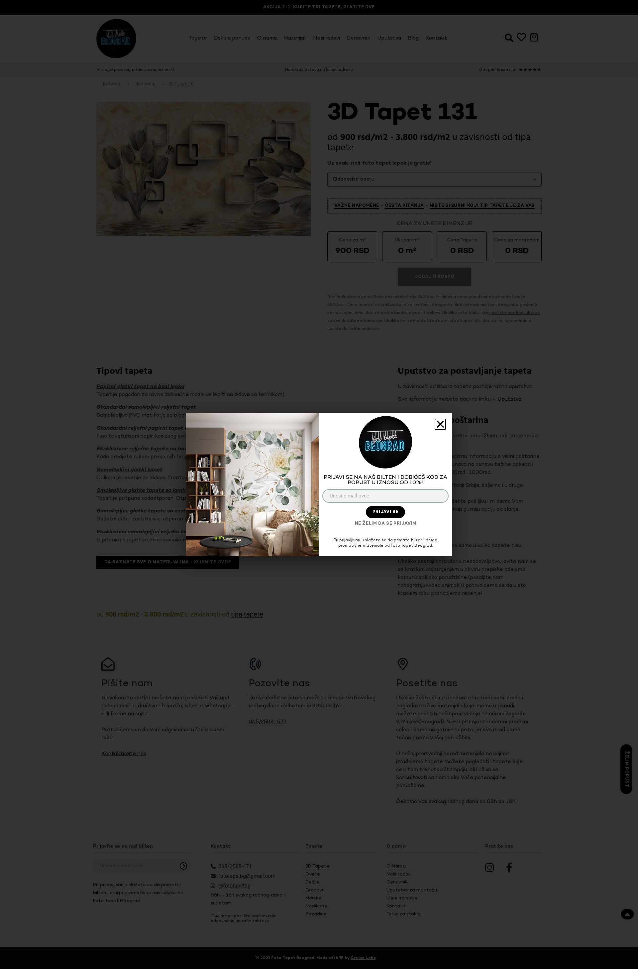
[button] (440, 424)
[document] (319, 484)
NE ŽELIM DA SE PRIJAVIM (385, 523)
